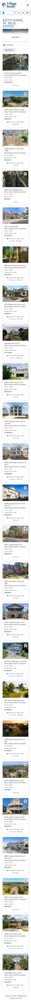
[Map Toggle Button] (19, 12)
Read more (15, 37)
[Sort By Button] (15, 12)
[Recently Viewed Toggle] (23, 12)
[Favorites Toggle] (27, 12)
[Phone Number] (21, 5)
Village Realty (21, 996)
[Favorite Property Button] (25, 57)
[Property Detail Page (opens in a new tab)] (15, 62)
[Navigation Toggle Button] (27, 5)
